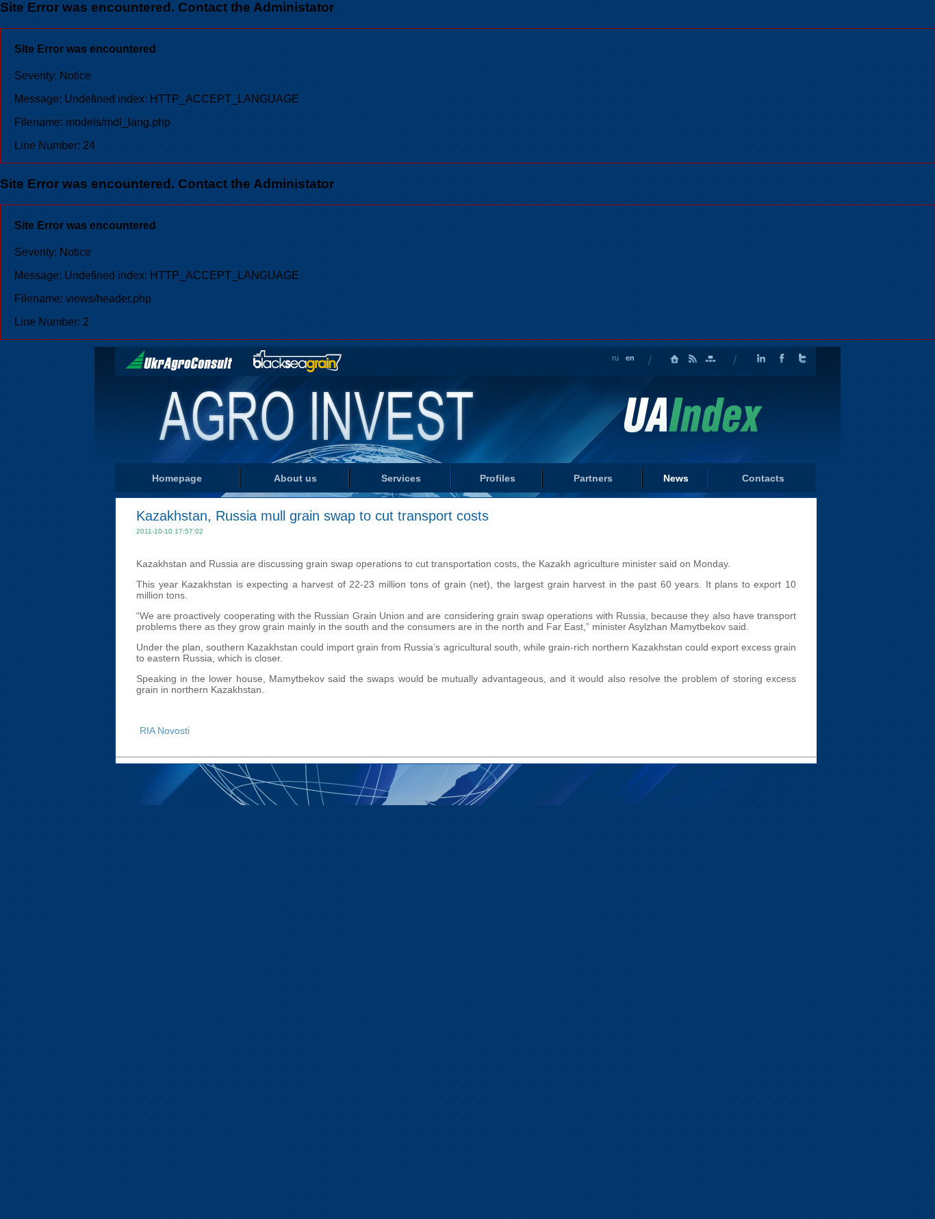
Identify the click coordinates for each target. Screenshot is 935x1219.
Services (401, 478)
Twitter (802, 359)
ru (615, 358)
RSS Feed (692, 359)
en (630, 358)
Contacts (763, 478)
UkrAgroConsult (179, 360)
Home (318, 418)
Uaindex (693, 415)
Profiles (497, 478)
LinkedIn (761, 359)
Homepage (674, 359)
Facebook (781, 359)
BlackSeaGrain (297, 361)
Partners (593, 478)
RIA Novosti (165, 730)
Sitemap (710, 359)
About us (295, 478)
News (676, 478)
